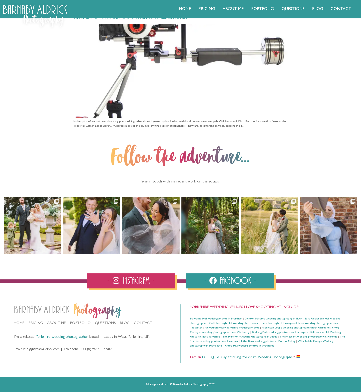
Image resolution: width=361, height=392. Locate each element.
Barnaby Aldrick (42, 310)
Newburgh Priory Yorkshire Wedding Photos (232, 327)
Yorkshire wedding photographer (62, 337)
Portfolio (262, 9)
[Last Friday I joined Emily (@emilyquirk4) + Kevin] (269, 225)
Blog (317, 9)
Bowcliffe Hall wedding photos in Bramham (216, 318)
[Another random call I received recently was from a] (328, 225)
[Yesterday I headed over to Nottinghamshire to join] (151, 225)
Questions (293, 9)
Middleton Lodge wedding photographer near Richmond (296, 327)
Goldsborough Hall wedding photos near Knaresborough (244, 323)
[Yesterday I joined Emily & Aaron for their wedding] (32, 225)
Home (185, 9)
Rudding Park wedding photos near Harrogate (280, 332)
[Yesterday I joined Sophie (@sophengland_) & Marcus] (91, 225)
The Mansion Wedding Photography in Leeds (249, 336)
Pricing (207, 9)
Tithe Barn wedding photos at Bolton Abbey (267, 341)
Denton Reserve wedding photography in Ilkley (273, 318)
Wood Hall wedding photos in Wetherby (249, 345)
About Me (233, 9)
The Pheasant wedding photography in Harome (308, 336)
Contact (341, 9)
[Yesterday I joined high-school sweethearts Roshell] (210, 225)
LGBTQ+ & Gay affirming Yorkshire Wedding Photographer (247, 357)
